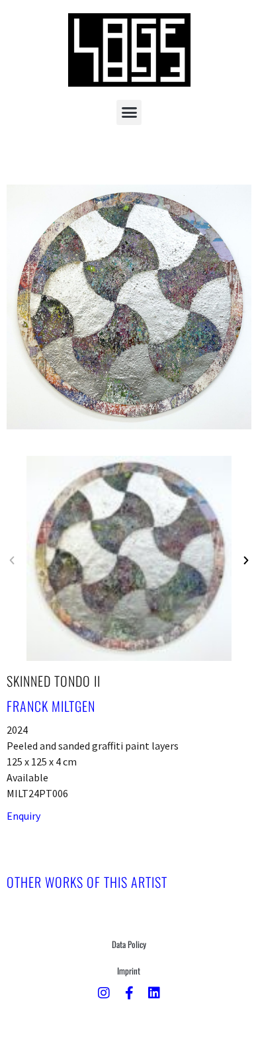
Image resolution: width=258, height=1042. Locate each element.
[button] (129, 112)
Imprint (128, 970)
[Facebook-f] (129, 993)
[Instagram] (104, 993)
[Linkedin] (154, 993)
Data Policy (129, 944)
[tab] (87, 882)
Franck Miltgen (51, 706)
